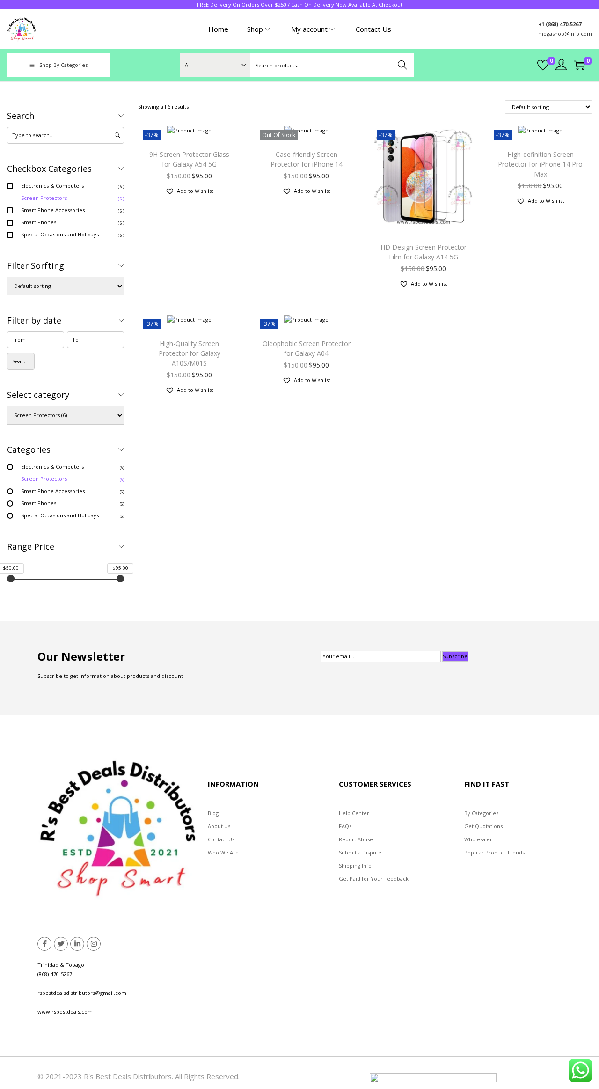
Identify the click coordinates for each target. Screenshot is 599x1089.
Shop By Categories (63, 64)
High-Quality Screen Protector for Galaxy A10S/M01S (189, 353)
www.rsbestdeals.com (65, 1011)
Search (402, 64)
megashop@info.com (565, 33)
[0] (542, 65)
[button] (189, 191)
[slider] (11, 578)
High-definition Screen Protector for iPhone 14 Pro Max (540, 164)
